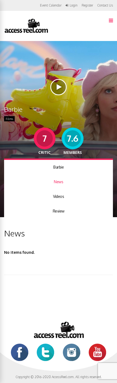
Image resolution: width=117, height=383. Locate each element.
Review (58, 211)
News (58, 181)
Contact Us (105, 5)
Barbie (58, 167)
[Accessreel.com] (26, 32)
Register (87, 5)
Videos (58, 196)
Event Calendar (50, 5)
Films (9, 119)
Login (74, 5)
